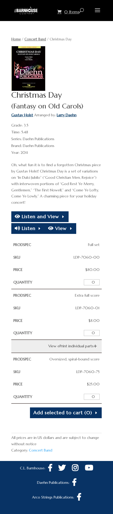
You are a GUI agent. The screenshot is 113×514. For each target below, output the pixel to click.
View (60, 228)
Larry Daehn (66, 115)
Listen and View (39, 216)
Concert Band (35, 39)
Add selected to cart (62, 413)
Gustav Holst (22, 115)
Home (16, 39)
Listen (27, 228)
